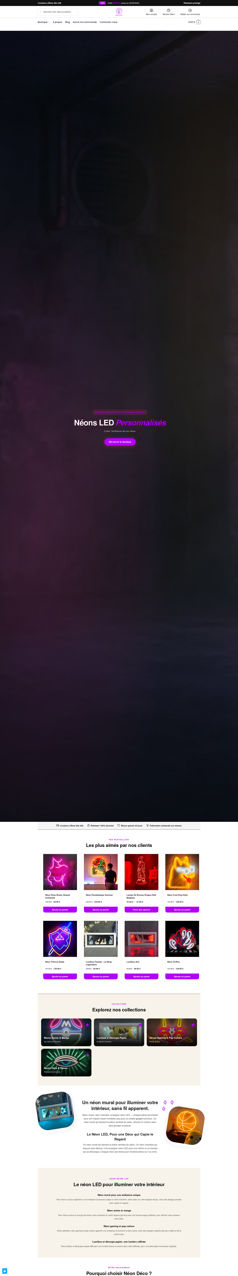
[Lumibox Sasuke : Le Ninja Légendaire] (101, 939)
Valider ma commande (190, 14)
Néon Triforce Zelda (54, 962)
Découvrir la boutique (120, 441)
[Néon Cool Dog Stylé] (182, 872)
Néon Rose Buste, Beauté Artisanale (57, 896)
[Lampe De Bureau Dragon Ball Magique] (141, 872)
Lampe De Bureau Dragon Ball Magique (141, 896)
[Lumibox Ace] (141, 939)
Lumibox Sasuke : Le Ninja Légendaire (99, 963)
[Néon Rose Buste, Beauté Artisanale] (60, 872)
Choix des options (141, 909)
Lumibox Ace (133, 962)
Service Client (169, 14)
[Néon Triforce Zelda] (60, 939)
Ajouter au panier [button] (60, 909)
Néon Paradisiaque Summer (99, 895)
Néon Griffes (173, 962)
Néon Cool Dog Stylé (177, 895)
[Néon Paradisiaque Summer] (101, 872)
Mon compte (151, 14)
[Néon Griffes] (182, 939)
